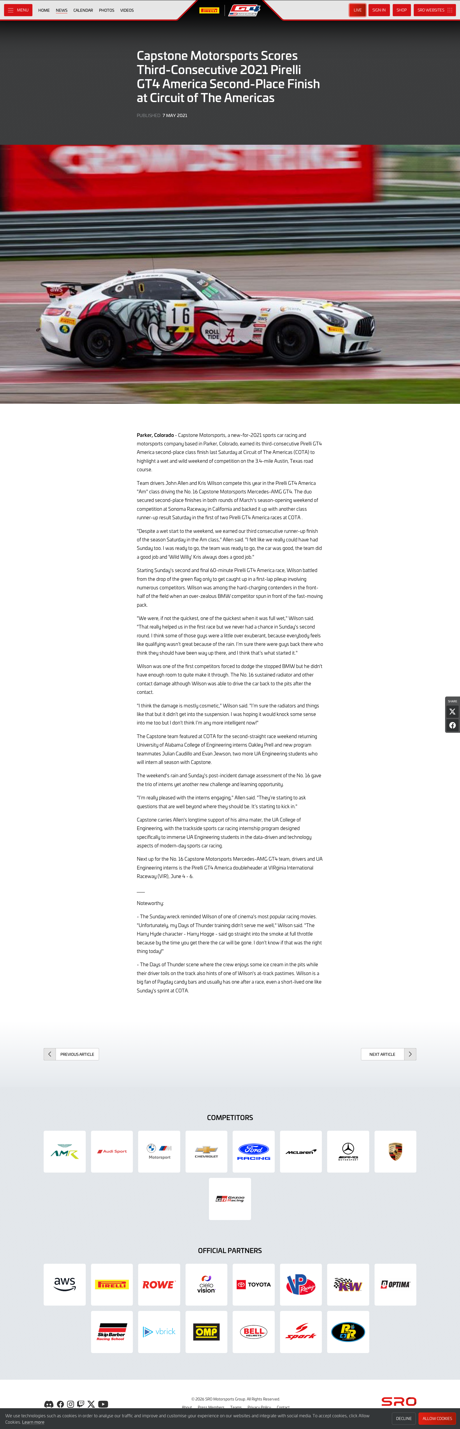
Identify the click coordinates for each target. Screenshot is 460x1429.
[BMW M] (159, 1152)
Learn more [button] (33, 1422)
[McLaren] (301, 1152)
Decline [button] (404, 1418)
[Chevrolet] (207, 1152)
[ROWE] (159, 1285)
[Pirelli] (112, 1285)
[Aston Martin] (65, 1152)
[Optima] (396, 1285)
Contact (283, 1407)
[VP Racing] (301, 1285)
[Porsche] (396, 1152)
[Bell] (254, 1332)
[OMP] (207, 1332)
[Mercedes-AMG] (348, 1152)
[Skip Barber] (112, 1332)
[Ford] (254, 1152)
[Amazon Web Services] (65, 1285)
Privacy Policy (259, 1407)
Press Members (211, 1407)
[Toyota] (230, 1199)
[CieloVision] (207, 1285)
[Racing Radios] (348, 1332)
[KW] (348, 1285)
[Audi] (112, 1152)
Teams (236, 1407)
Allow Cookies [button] (437, 1418)
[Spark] (301, 1332)
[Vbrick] (159, 1332)
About (187, 1407)
